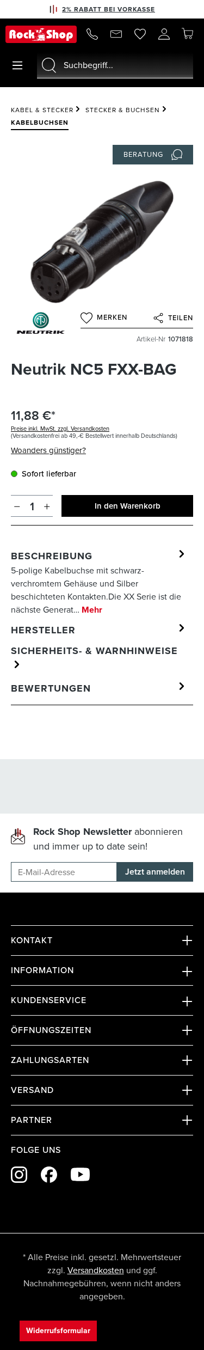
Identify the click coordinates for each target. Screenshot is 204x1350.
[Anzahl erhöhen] (47, 506)
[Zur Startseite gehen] (41, 34)
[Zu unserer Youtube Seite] (80, 1174)
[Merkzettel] (140, 34)
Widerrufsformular (58, 1330)
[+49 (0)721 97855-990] (92, 34)
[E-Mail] (116, 34)
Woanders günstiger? (48, 450)
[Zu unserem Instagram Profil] (19, 1174)
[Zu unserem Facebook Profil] (49, 1174)
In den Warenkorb (127, 506)
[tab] (99, 582)
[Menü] (17, 65)
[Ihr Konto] (164, 34)
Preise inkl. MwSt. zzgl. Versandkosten (60, 428)
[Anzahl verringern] (17, 506)
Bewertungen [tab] (51, 688)
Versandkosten (95, 1270)
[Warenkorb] (187, 33)
